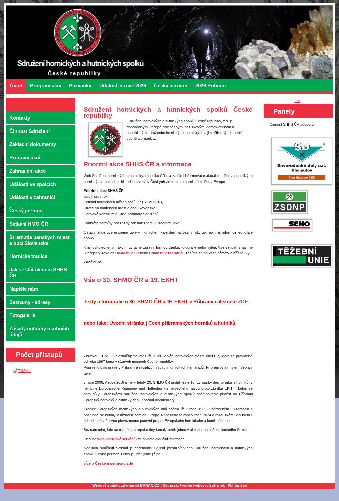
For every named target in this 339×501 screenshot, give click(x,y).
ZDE (243, 301)
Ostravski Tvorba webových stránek (193, 485)
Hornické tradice (28, 256)
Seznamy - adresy (29, 302)
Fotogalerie (22, 315)
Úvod (16, 85)
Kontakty (19, 118)
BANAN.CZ (149, 485)
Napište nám (23, 289)
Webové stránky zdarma (113, 485)
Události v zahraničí (32, 197)
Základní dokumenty (32, 144)
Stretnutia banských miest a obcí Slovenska (39, 240)
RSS (297, 101)
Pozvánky (80, 85)
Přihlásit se (237, 485)
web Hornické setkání (116, 439)
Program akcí (45, 85)
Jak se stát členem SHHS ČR (38, 272)
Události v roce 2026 (122, 85)
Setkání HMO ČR (28, 224)
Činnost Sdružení (29, 131)
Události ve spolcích (32, 184)
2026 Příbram (210, 85)
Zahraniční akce (27, 171)
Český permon (170, 85)
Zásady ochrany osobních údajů (39, 331)
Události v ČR (127, 253)
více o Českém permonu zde (108, 463)
